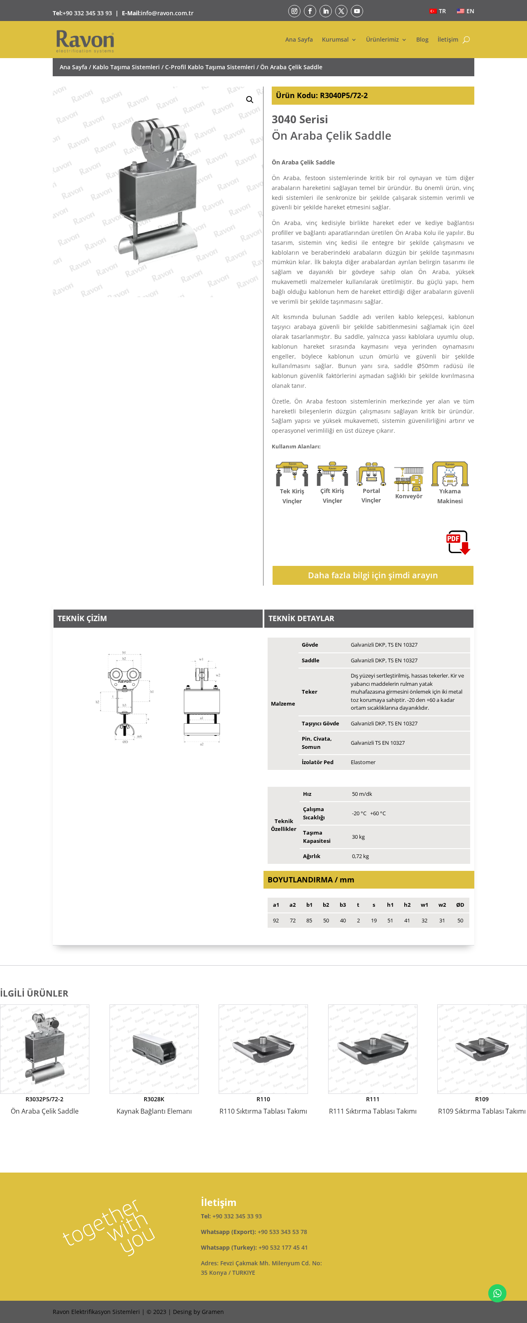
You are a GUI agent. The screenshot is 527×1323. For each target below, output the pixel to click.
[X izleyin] (341, 11)
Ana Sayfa (299, 39)
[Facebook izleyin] (310, 11)
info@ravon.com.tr (167, 13)
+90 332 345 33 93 (87, 13)
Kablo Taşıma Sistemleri (126, 67)
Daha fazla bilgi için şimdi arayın (373, 575)
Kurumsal (335, 39)
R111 (373, 1105)
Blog (422, 39)
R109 (482, 1105)
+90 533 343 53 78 (282, 1232)
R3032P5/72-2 (45, 1105)
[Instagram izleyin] (294, 11)
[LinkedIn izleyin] (325, 11)
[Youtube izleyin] (357, 11)
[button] (250, 99)
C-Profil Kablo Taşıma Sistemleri (210, 67)
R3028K (154, 1105)
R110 (263, 1105)
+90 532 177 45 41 (283, 1247)
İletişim (448, 39)
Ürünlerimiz (382, 39)
